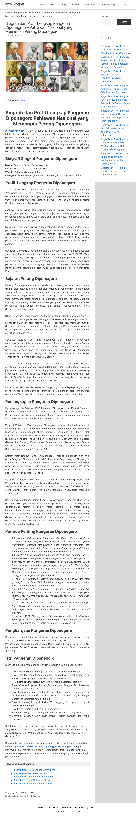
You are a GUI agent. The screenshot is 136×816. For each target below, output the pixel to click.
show (23, 100)
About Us (42, 807)
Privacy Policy (81, 807)
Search (104, 16)
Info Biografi (15, 4)
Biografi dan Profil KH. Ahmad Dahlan (33, 783)
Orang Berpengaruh (70, 4)
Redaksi (94, 807)
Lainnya (124, 4)
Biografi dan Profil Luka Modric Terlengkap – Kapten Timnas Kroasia (115, 171)
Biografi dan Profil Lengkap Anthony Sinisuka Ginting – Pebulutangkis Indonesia (115, 89)
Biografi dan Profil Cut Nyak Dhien (31, 780)
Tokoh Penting (109, 4)
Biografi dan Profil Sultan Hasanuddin (33, 776)
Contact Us (54, 807)
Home (43, 4)
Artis (53, 4)
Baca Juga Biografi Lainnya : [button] (21, 764)
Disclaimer (67, 807)
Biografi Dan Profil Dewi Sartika (30, 773)
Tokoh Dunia (91, 4)
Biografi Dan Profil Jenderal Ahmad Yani (34, 770)
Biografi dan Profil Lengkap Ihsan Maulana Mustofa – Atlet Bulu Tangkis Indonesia (116, 49)
